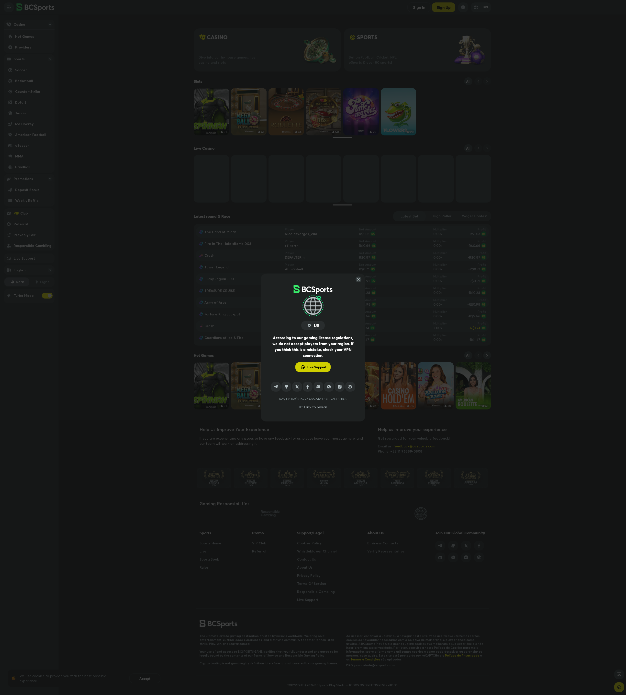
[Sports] (350, 387)
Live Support (316, 367)
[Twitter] (297, 387)
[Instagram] (340, 387)
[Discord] (318, 387)
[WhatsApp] (329, 387)
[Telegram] (276, 387)
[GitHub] (286, 387)
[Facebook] (308, 387)
